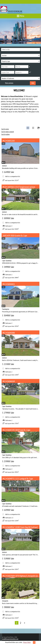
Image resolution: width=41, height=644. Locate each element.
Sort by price (5, 129)
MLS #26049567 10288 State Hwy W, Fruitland (20, 527)
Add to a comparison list (12, 176)
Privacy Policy (27, 642)
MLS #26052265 (9, 140)
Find (32, 83)
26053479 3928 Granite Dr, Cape (15, 235)
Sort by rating (5, 134)
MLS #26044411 (9, 284)
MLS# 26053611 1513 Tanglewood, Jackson (19, 186)
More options (9, 83)
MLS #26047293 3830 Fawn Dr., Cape (16, 430)
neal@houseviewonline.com (10, 639)
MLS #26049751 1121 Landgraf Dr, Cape (18, 478)
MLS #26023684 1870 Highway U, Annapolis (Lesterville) (21, 575)
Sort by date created (7, 132)
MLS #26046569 (9, 381)
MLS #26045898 (9, 332)
